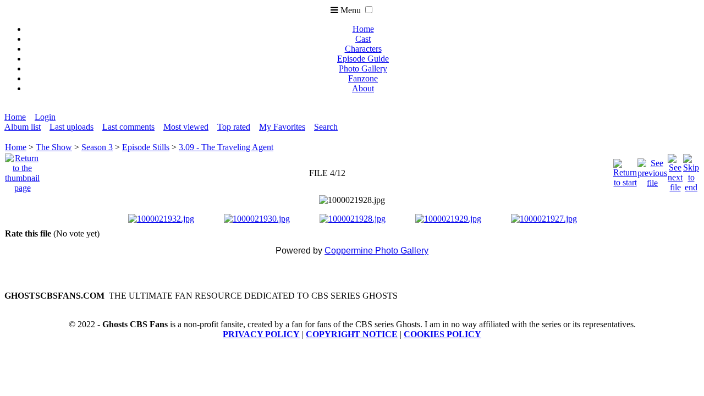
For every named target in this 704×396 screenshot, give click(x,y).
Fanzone (363, 78)
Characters (363, 48)
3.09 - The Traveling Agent (226, 147)
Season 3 (97, 147)
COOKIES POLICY (442, 334)
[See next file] (675, 170)
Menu (349, 10)
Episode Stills (145, 147)
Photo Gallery (363, 68)
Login (45, 117)
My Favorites (282, 126)
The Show (54, 147)
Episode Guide (363, 58)
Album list (22, 126)
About (363, 88)
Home (363, 29)
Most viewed (185, 126)
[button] (368, 9)
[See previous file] (652, 170)
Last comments (128, 126)
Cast (363, 38)
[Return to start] (625, 170)
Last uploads (72, 126)
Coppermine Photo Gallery (376, 250)
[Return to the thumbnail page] (22, 170)
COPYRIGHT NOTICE (352, 334)
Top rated (233, 126)
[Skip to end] (691, 170)
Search (326, 126)
